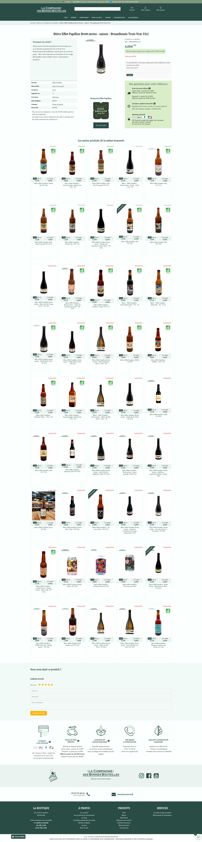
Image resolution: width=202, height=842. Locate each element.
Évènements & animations (162, 815)
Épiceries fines (124, 825)
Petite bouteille (57, 104)
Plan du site (84, 828)
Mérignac (55, 97)
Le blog (84, 818)
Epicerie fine (119, 18)
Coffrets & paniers (124, 823)
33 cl (54, 90)
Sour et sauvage (58, 86)
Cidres (108, 18)
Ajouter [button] (44, 197)
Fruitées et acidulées (132, 39)
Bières (73, 18)
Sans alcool (97, 18)
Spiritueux (84, 18)
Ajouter (44, 314)
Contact (84, 825)
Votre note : (33, 685)
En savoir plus (101, 125)
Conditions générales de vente (84, 820)
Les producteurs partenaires (84, 815)
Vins (66, 18)
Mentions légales (84, 823)
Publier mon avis (38, 713)
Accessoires (133, 18)
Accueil (32, 23)
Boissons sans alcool (123, 820)
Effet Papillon (57, 82)
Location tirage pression (162, 813)
